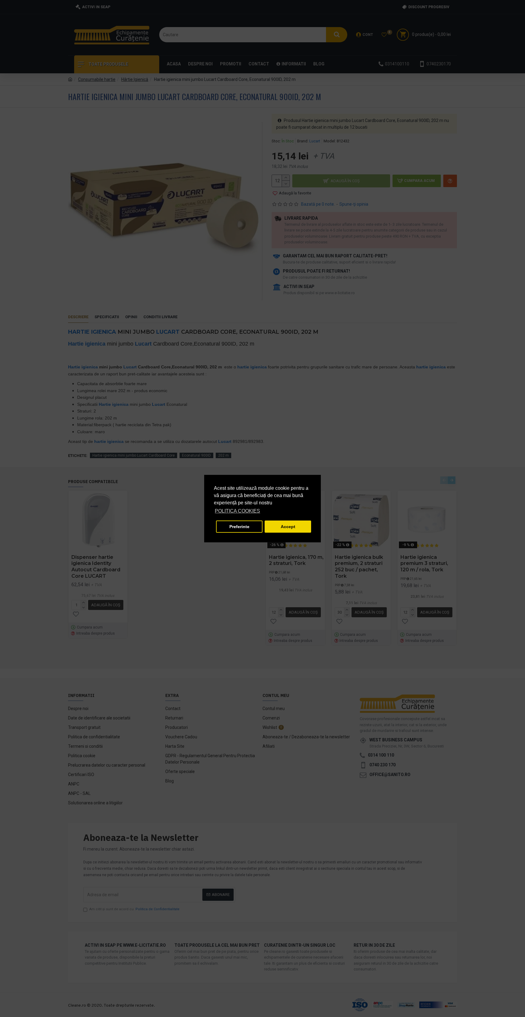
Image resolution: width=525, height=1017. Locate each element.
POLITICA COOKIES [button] (237, 511)
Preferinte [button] (239, 526)
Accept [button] (288, 526)
